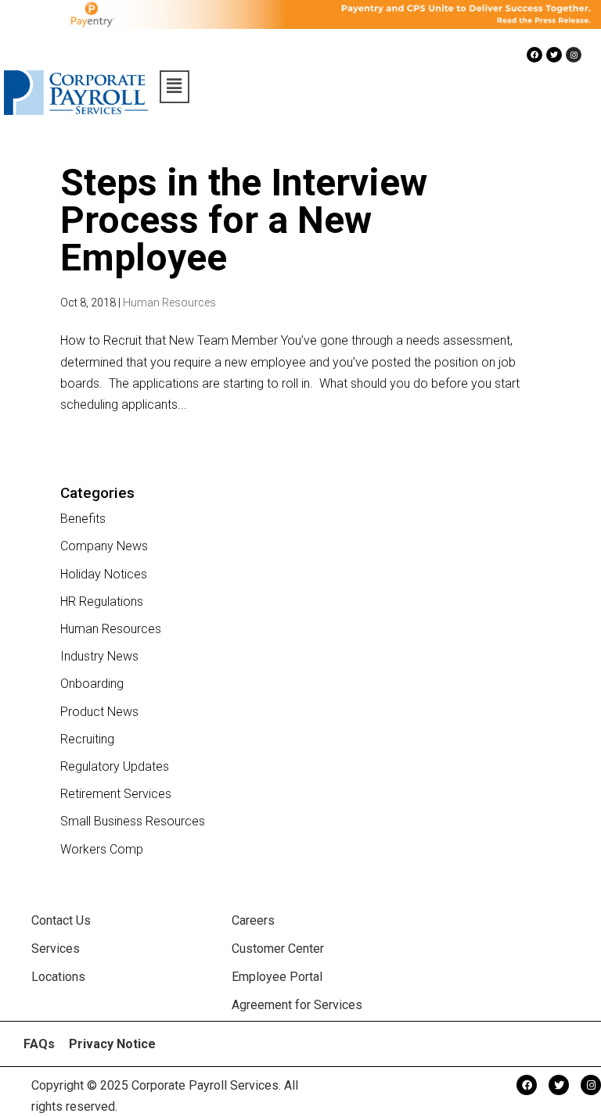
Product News (99, 711)
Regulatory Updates (114, 766)
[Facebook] (534, 55)
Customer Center (278, 948)
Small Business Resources (132, 821)
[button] (174, 86)
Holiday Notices (103, 574)
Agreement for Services (297, 1004)
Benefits (83, 518)
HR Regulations (101, 601)
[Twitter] (554, 55)
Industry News (99, 656)
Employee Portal (277, 976)
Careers (253, 920)
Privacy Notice (112, 1043)
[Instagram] (573, 55)
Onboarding (92, 683)
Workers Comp (101, 849)
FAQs (39, 1043)
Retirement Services (115, 793)
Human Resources (169, 302)
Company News (104, 546)
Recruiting (87, 739)
